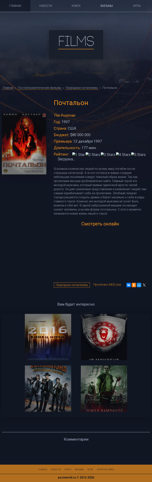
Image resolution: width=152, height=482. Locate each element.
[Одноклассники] (134, 285)
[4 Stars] (123, 154)
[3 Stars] (108, 154)
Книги (76, 6)
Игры (136, 6)
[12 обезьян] (104, 337)
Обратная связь (105, 469)
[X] (144, 285)
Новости (45, 6)
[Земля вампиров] (104, 388)
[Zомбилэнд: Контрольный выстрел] (48, 388)
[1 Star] (78, 154)
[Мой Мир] (139, 285)
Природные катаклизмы (72, 285)
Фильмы (106, 6)
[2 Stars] (92, 154)
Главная (15, 6)
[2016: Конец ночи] (48, 337)
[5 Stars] (138, 154)
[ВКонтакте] (128, 285)
